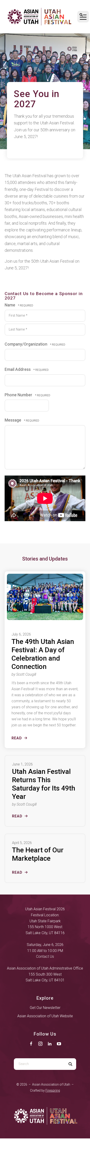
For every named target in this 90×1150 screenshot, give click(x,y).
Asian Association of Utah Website (45, 1016)
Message (13, 420)
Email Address (18, 369)
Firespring (52, 1090)
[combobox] (39, 1064)
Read (17, 738)
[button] (83, 16)
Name (10, 305)
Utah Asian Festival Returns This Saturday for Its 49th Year (43, 783)
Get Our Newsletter (45, 1007)
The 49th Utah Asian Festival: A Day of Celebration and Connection (43, 654)
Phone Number (19, 395)
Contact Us (45, 956)
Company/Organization (26, 344)
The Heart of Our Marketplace (37, 854)
